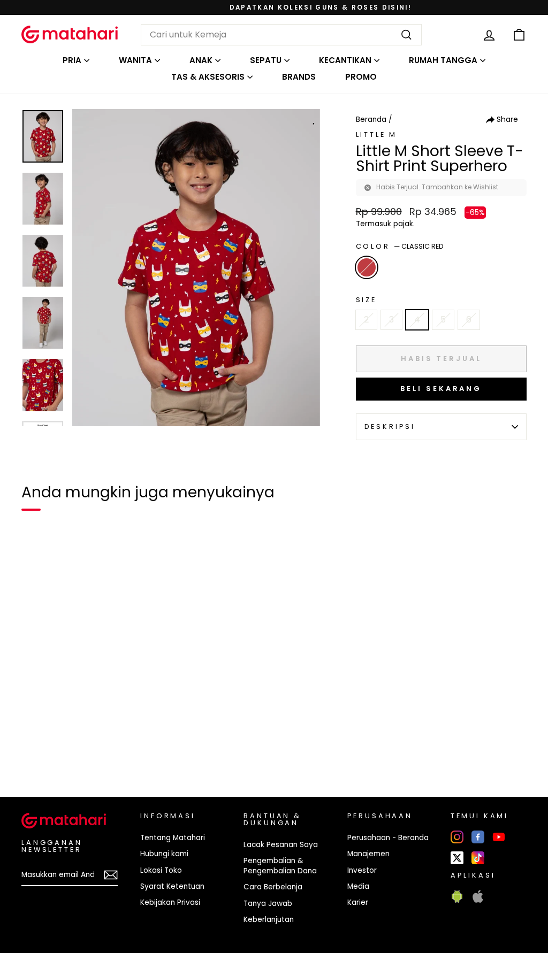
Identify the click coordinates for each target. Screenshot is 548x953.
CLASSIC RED (366, 267)
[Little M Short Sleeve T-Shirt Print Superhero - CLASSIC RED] (36, 751)
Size (366, 299)
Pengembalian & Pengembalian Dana (280, 866)
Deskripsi (390, 426)
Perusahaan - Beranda (388, 838)
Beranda (371, 119)
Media (358, 886)
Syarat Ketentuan (172, 886)
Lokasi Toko (161, 870)
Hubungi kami (164, 854)
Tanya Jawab (267, 903)
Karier (357, 902)
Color (400, 246)
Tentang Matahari (172, 838)
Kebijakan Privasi (170, 902)
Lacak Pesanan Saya (280, 845)
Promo (361, 76)
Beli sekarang (441, 388)
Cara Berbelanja (272, 887)
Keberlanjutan (268, 919)
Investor (362, 870)
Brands (299, 76)
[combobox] (281, 34)
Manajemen (368, 854)
